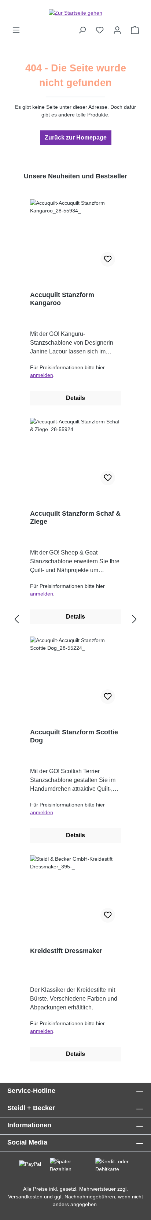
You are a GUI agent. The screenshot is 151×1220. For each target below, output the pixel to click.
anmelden (41, 375)
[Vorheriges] (16, 619)
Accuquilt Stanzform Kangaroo (62, 299)
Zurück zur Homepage (76, 137)
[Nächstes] (134, 619)
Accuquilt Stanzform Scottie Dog (74, 736)
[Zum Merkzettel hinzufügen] (107, 259)
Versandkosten (25, 1196)
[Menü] (16, 30)
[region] (75, 619)
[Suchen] (82, 30)
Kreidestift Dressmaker (66, 950)
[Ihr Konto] (117, 30)
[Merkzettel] (99, 30)
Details (75, 398)
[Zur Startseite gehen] (75, 13)
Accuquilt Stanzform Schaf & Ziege (75, 517)
